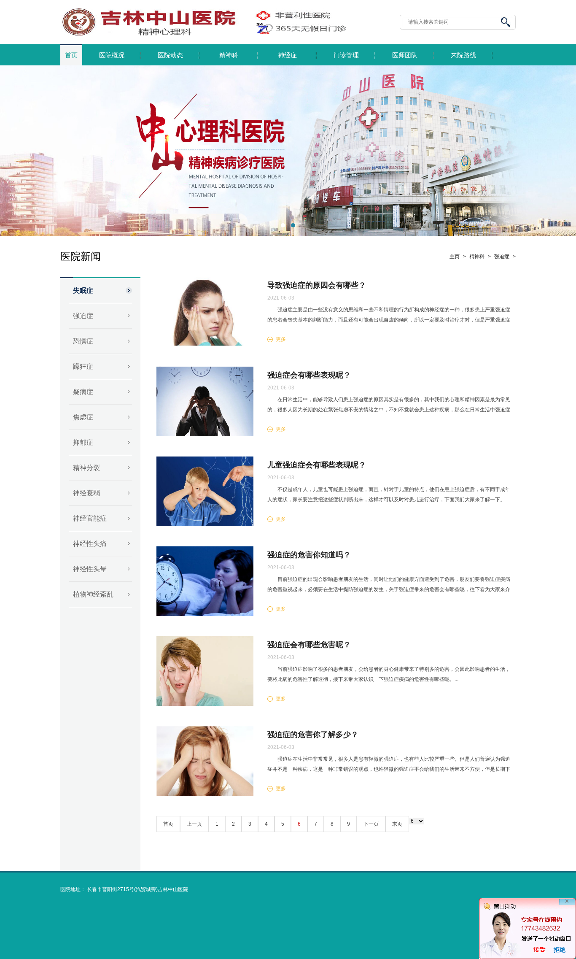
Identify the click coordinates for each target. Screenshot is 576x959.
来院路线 (463, 55)
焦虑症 (83, 417)
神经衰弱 (86, 493)
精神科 (228, 55)
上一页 (194, 824)
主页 (454, 256)
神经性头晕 (90, 569)
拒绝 (559, 949)
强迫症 (83, 315)
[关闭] (567, 906)
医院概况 (111, 55)
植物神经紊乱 (93, 594)
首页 (71, 55)
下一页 (371, 824)
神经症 (287, 55)
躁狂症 (83, 366)
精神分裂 (86, 467)
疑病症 (83, 391)
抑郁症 (83, 442)
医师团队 (404, 55)
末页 (397, 824)
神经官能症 (90, 518)
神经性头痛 (90, 543)
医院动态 (170, 55)
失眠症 (83, 290)
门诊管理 (346, 55)
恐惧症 (83, 341)
